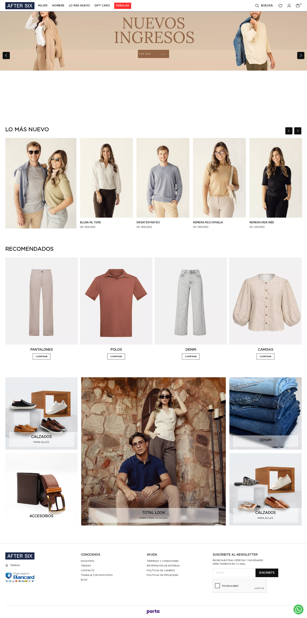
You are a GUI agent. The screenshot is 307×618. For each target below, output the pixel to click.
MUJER (43, 5)
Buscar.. (267, 5)
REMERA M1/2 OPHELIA (208, 222)
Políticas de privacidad (162, 575)
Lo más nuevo (79, 5)
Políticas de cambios (161, 570)
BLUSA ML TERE (90, 222)
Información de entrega (163, 566)
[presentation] (6, 55)
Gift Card (102, 5)
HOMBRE (58, 5)
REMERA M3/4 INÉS (261, 222)
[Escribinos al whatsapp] (298, 609)
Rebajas (122, 5)
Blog (84, 580)
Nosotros (87, 561)
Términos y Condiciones (163, 561)
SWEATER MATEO (148, 222)
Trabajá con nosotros (97, 575)
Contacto (88, 570)
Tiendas (15, 565)
